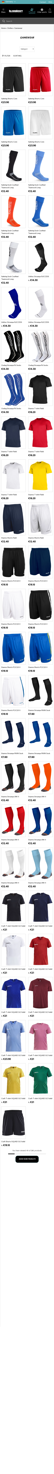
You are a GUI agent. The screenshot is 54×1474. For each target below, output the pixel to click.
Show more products (27, 1159)
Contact (43, 2)
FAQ (50, 2)
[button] (3, 10)
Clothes (10, 28)
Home (3, 28)
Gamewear (18, 28)
